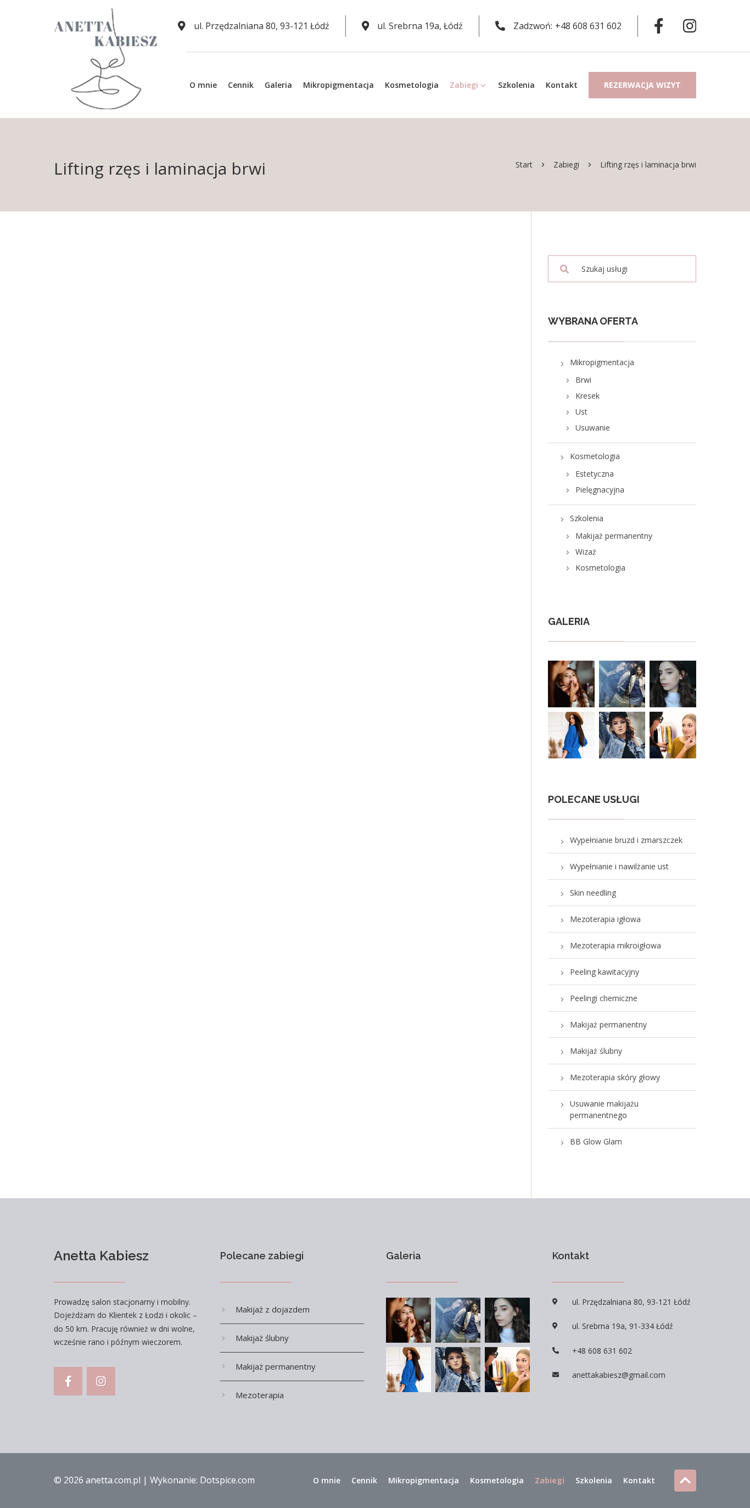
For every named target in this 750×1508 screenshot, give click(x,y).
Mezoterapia (260, 1394)
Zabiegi (464, 85)
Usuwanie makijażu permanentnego (604, 1109)
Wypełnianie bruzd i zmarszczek (626, 840)
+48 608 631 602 (588, 26)
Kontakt (562, 85)
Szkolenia (516, 85)
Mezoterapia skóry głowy (615, 1077)
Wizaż (585, 551)
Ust (581, 411)
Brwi (583, 380)
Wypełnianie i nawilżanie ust (619, 866)
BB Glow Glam (596, 1141)
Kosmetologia (412, 85)
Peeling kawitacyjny (604, 972)
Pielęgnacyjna (599, 489)
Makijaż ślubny (596, 1051)
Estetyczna (594, 473)
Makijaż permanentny (613, 535)
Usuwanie (592, 427)
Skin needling (593, 892)
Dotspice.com (227, 1480)
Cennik (241, 85)
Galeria (278, 85)
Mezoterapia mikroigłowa (615, 945)
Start (524, 164)
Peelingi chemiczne (603, 998)
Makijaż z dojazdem (273, 1309)
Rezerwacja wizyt (642, 85)
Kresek (587, 395)
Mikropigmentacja (338, 85)
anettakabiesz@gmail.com (618, 1375)
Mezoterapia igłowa (605, 919)
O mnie (203, 85)
